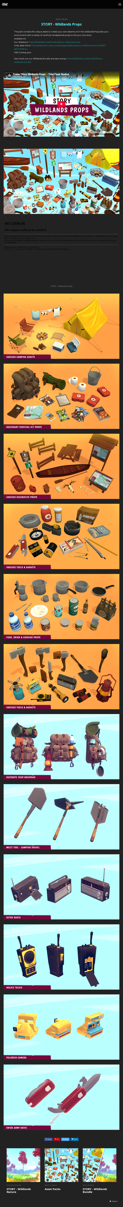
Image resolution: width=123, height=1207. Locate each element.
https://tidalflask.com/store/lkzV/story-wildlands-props (54, 42)
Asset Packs (62, 19)
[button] (113, 1201)
